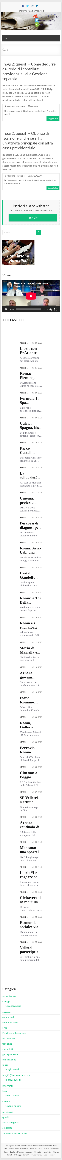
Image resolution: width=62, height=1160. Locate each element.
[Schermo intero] (55, 309)
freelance (11, 180)
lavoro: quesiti (12, 1095)
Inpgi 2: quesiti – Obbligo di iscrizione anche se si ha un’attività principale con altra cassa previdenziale (27, 140)
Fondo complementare (14, 1033)
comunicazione (10, 1022)
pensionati (7, 1111)
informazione (9, 1059)
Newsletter (47, 1152)
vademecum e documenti (15, 1133)
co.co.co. (11, 111)
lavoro (5, 1091)
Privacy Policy (36, 1155)
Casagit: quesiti (13, 1005)
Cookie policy (49, 1155)
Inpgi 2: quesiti (48, 111)
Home (5, 1152)
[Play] (6, 309)
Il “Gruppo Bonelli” (21, 1155)
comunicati (8, 1017)
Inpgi (5, 1064)
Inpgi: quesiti (12, 1069)
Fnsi (4, 1027)
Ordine (6, 1101)
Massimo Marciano (16, 106)
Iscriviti (32, 218)
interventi (7, 1085)
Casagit (6, 1001)
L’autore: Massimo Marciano (21, 1152)
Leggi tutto (53, 118)
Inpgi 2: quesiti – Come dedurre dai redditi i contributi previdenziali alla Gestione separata (29, 71)
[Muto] (50, 309)
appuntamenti (9, 996)
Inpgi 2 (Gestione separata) (28, 111)
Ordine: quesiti (13, 1105)
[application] (31, 296)
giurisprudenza (10, 1054)
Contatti (37, 1152)
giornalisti (21, 180)
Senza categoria (10, 1122)
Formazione (8, 1038)
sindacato (7, 1127)
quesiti (7, 114)
